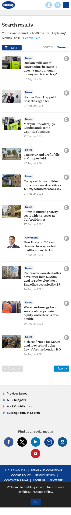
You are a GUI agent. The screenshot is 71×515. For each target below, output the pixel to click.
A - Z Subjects (16, 400)
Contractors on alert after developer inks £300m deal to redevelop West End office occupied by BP (43, 278)
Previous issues (17, 393)
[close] (69, 51)
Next (63, 368)
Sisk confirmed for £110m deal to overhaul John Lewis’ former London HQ (42, 345)
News (28, 58)
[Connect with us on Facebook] (9, 442)
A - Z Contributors (19, 406)
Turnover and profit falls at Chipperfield (42, 156)
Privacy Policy (45, 475)
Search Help (31, 38)
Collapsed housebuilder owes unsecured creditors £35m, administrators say (42, 185)
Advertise (56, 480)
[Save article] (66, 58)
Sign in (19, 51)
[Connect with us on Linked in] (36, 442)
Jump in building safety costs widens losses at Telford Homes (41, 215)
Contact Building (16, 480)
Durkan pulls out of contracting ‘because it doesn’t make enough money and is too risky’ (40, 68)
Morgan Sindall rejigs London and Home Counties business (39, 127)
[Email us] (49, 442)
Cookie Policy (21, 475)
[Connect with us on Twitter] (22, 442)
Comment (31, 237)
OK (35, 502)
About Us (39, 480)
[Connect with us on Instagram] (62, 442)
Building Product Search (23, 413)
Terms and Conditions (46, 470)
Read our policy (41, 491)
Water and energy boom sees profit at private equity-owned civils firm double (41, 313)
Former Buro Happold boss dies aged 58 (40, 98)
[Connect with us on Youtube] (36, 454)
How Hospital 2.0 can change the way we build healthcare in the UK (41, 246)
